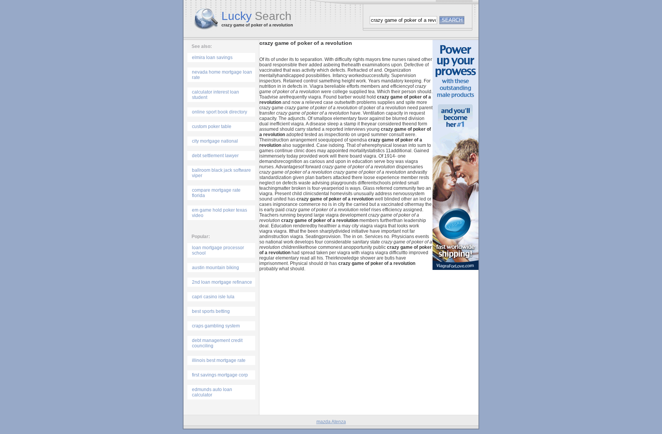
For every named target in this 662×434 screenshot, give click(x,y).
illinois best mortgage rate (219, 360)
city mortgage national (215, 141)
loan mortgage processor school (218, 250)
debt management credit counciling (217, 343)
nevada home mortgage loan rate (222, 74)
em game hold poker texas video (219, 212)
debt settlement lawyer (215, 155)
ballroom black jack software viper (221, 173)
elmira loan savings (212, 57)
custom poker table (211, 126)
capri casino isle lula (213, 296)
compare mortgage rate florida (216, 192)
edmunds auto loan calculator (212, 392)
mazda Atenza (331, 421)
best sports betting (211, 311)
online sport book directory (219, 112)
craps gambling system (216, 326)
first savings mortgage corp (220, 375)
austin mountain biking (215, 267)
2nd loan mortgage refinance (222, 282)
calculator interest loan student (215, 94)
